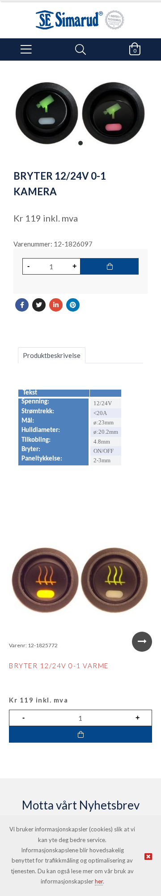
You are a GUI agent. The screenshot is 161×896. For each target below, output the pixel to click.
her (99, 881)
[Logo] (80, 15)
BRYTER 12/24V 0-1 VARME (59, 666)
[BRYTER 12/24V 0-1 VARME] (80, 580)
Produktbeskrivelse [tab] (51, 355)
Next (142, 642)
